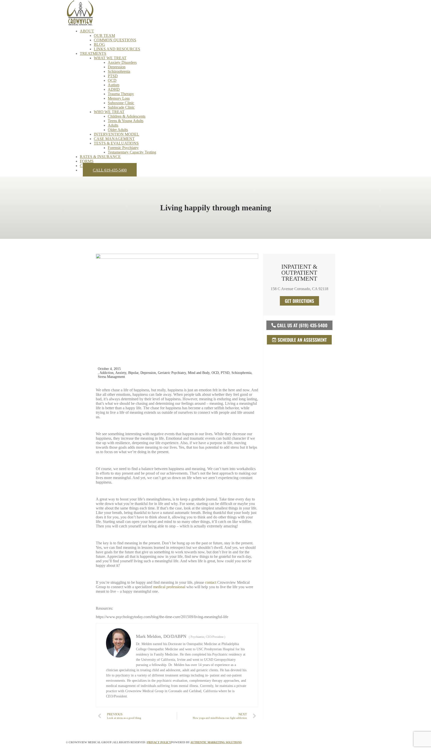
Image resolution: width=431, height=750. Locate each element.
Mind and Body (199, 373)
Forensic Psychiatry (123, 148)
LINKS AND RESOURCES (117, 49)
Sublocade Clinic (121, 107)
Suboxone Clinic (121, 103)
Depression (116, 67)
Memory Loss (119, 98)
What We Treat (110, 58)
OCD (112, 80)
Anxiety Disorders (122, 62)
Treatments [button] (93, 53)
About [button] (87, 31)
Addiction (106, 373)
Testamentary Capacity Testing (132, 152)
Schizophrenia (119, 71)
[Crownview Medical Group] (215, 12)
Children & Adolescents (126, 116)
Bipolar (133, 373)
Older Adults (118, 130)
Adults (113, 125)
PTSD (113, 76)
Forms (87, 161)
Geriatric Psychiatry (172, 373)
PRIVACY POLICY (159, 742)
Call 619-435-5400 (110, 170)
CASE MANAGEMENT (114, 139)
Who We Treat (109, 112)
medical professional (169, 587)
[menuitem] (222, 40)
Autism (113, 85)
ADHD (114, 89)
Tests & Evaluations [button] (116, 143)
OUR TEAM (104, 35)
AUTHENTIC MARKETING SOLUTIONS (216, 742)
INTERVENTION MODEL (116, 134)
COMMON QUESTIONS (115, 40)
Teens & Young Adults (125, 121)
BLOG (99, 44)
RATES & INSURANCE (100, 157)
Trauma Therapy (121, 94)
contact (210, 582)
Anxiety (120, 373)
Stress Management (111, 377)
